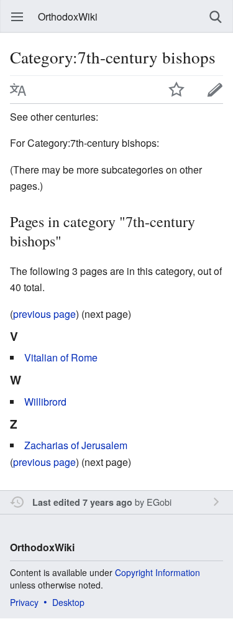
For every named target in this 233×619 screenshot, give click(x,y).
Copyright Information (157, 572)
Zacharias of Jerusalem (75, 445)
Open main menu (17, 16)
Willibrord (45, 401)
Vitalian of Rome (61, 357)
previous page (44, 314)
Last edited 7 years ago (82, 502)
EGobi (159, 501)
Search (215, 16)
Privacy (24, 602)
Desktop (68, 602)
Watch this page (176, 89)
